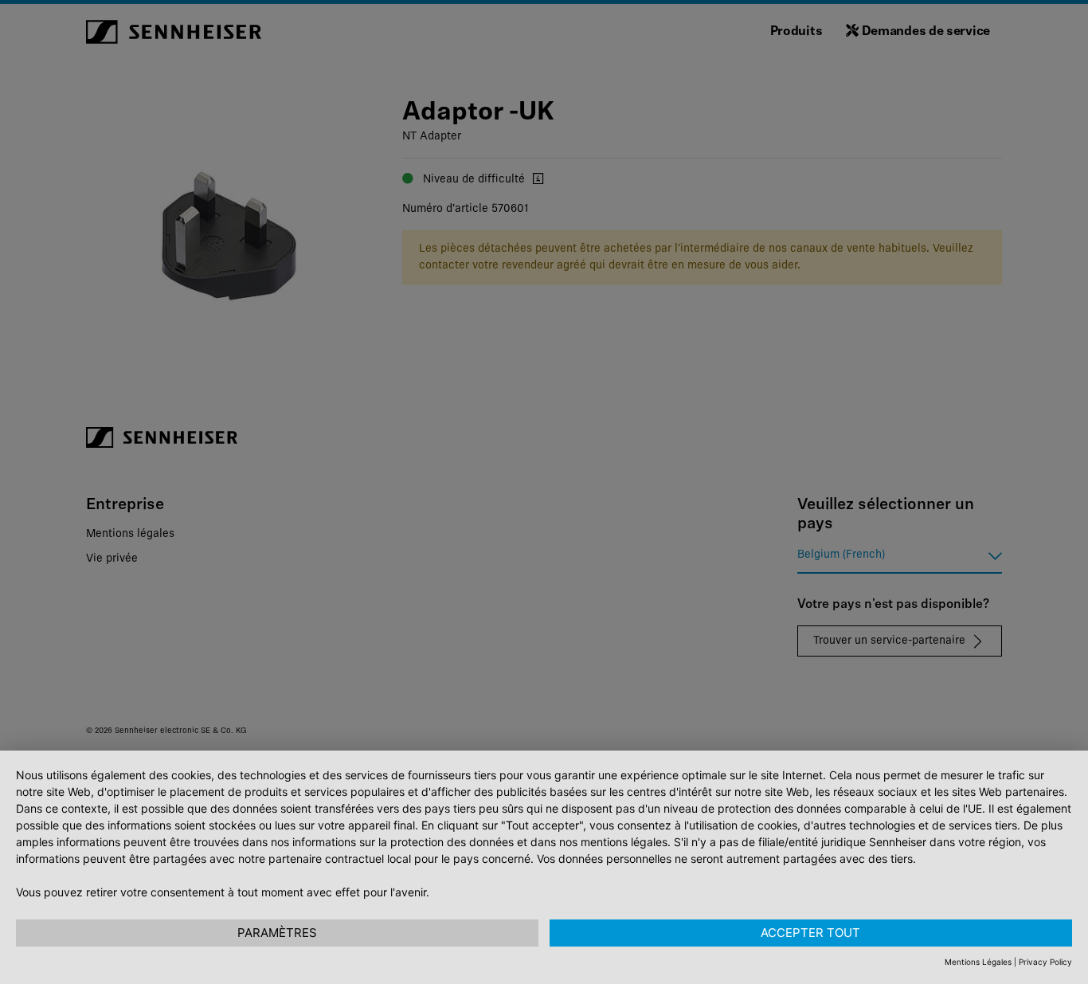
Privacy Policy (1045, 961)
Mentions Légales (978, 961)
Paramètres (277, 932)
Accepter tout (810, 932)
